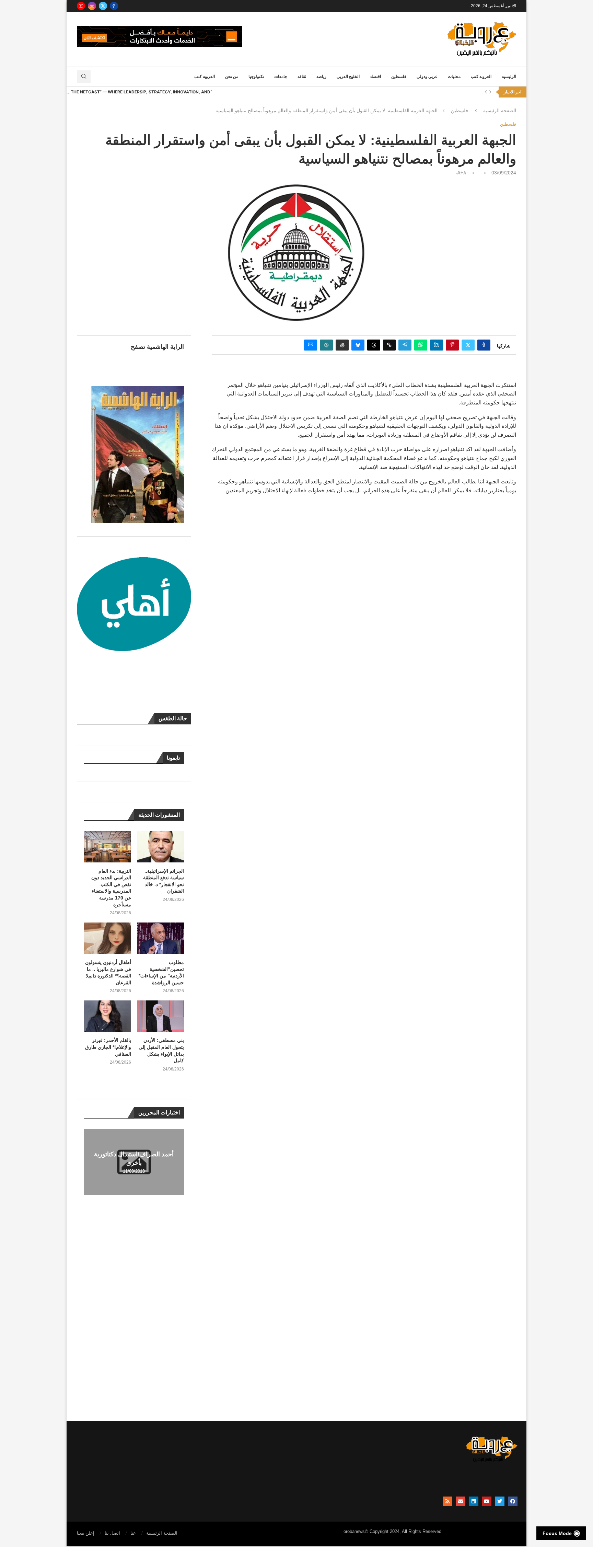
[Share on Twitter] (468, 345)
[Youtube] (81, 6)
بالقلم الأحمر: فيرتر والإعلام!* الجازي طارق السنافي (108, 1047)
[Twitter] (103, 6)
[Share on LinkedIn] (436, 345)
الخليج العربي (348, 76)
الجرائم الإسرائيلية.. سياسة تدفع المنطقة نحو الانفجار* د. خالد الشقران (163, 881)
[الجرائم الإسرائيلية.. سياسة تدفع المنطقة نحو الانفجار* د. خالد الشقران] (160, 846)
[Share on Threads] (373, 345)
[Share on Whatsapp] (420, 345)
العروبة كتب (481, 76)
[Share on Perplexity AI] (326, 345)
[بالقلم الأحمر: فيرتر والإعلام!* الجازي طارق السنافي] (107, 1016)
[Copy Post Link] (389, 345)
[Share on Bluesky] (357, 345)
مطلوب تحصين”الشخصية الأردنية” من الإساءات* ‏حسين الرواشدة (161, 972)
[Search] (84, 76)
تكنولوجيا (256, 76)
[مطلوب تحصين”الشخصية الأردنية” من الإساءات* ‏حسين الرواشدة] (160, 938)
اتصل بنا (112, 1533)
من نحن (231, 76)
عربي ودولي (427, 76)
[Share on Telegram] (404, 345)
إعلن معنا (85, 1533)
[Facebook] (114, 6)
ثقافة (302, 76)
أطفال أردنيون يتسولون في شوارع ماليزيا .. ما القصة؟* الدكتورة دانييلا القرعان (108, 972)
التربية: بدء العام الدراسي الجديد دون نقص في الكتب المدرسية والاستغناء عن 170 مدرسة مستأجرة (111, 887)
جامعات (280, 76)
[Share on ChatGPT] (342, 345)
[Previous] (486, 92)
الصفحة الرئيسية (499, 110)
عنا (133, 1533)
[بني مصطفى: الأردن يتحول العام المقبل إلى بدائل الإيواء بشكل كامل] (160, 1016)
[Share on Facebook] (483, 345)
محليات (454, 76)
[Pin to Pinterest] (452, 345)
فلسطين (398, 76)
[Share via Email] (310, 345)
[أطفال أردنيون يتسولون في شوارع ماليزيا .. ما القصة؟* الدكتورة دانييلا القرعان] (107, 938)
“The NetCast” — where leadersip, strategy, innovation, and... (139, 91)
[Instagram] (92, 6)
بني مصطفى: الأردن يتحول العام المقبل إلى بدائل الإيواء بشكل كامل (161, 1050)
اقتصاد (375, 76)
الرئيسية (509, 76)
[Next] (490, 92)
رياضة (321, 76)
